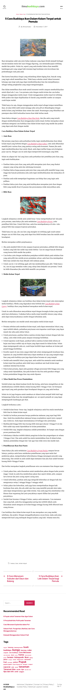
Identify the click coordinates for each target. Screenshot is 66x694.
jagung (31, 657)
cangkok (5, 652)
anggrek (5, 647)
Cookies (45, 687)
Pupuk (22, 661)
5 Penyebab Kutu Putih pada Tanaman (17, 620)
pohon (15, 662)
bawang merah (18, 647)
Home (17, 14)
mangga (10, 659)
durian (16, 655)
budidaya (7, 650)
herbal (4, 657)
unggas (21, 672)
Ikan (24, 14)
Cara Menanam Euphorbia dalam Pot (16, 624)
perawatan (10, 662)
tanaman (24, 666)
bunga (16, 649)
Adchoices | (21, 684)
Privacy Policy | (48, 684)
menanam (27, 659)
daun (12, 655)
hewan (12, 563)
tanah (16, 667)
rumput (30, 664)
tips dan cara (28, 669)
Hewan (21, 14)
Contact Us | (38, 684)
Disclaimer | (29, 684)
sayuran (6, 667)
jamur (5, 659)
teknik (18, 669)
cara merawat (6, 655)
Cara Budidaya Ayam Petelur (37, 451)
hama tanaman (28, 655)
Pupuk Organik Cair (17, 664)
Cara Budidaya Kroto (45, 221)
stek (12, 667)
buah (26, 647)
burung (23, 650)
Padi (5, 662)
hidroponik (19, 657)
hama (21, 655)
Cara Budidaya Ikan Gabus (37, 144)
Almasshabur (27, 27)
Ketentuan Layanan (35, 687)
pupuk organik (7, 664)
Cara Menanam (25, 652)
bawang (10, 647)
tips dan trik (8, 671)
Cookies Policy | (22, 687)
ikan (16, 563)
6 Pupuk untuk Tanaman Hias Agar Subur (18, 616)
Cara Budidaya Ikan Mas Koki (28, 118)
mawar (14, 659)
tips (22, 669)
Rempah (25, 664)
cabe (29, 650)
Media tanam (20, 659)
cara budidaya (13, 652)
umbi (16, 672)
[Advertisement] (33, 540)
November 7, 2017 (41, 27)
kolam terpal (23, 563)
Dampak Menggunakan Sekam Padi (16, 635)
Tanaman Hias (9, 669)
